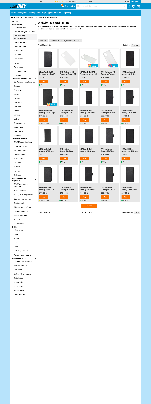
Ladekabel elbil (19, 294)
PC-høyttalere (19, 224)
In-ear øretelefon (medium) (23, 195)
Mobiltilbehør (29, 17)
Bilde (16, 234)
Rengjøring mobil (20, 71)
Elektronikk (19, 17)
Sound (16, 238)
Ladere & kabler (19, 154)
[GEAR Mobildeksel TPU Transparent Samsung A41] (68, 58)
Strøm (16, 247)
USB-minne (18, 102)
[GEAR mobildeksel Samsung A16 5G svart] (89, 97)
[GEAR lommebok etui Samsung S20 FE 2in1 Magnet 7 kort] (130, 58)
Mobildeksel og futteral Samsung (20, 37)
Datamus (17, 86)
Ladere (16, 119)
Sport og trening (19, 203)
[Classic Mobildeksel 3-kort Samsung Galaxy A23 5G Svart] (48, 58)
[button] (66, 1)
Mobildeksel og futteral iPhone (25, 32)
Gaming (17, 115)
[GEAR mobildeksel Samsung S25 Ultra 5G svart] (89, 174)
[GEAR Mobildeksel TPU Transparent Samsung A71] (89, 58)
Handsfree (17, 63)
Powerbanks (18, 51)
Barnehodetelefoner (21, 211)
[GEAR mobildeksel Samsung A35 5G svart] (48, 135)
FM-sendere (18, 67)
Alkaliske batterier (20, 266)
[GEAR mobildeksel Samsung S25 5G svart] (48, 174)
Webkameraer (19, 127)
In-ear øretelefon (20, 191)
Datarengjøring (19, 123)
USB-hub (17, 107)
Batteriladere (18, 278)
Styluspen (17, 75)
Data (15, 243)
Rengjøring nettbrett (21, 150)
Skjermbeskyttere (20, 42)
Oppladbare (18, 270)
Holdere (17, 171)
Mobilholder (18, 59)
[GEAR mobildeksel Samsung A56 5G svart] (89, 135)
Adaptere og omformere (22, 255)
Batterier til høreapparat (22, 274)
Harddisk (17, 98)
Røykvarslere (19, 290)
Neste (91, 212)
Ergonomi (17, 135)
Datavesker (18, 90)
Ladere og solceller (21, 251)
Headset (17, 111)
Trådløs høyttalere (20, 215)
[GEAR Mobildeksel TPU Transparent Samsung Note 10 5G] (109, 58)
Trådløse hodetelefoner (22, 207)
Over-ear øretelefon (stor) (23, 199)
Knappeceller (19, 282)
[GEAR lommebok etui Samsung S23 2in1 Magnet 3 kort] (48, 97)
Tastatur (17, 94)
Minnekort (17, 55)
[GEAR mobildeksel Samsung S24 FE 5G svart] (130, 135)
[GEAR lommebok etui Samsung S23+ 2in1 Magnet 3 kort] (68, 97)
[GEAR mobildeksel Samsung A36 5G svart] (68, 135)
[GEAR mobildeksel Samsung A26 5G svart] (109, 97)
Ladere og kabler (20, 46)
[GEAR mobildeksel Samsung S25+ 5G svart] (130, 174)
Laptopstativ (18, 131)
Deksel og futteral (20, 146)
